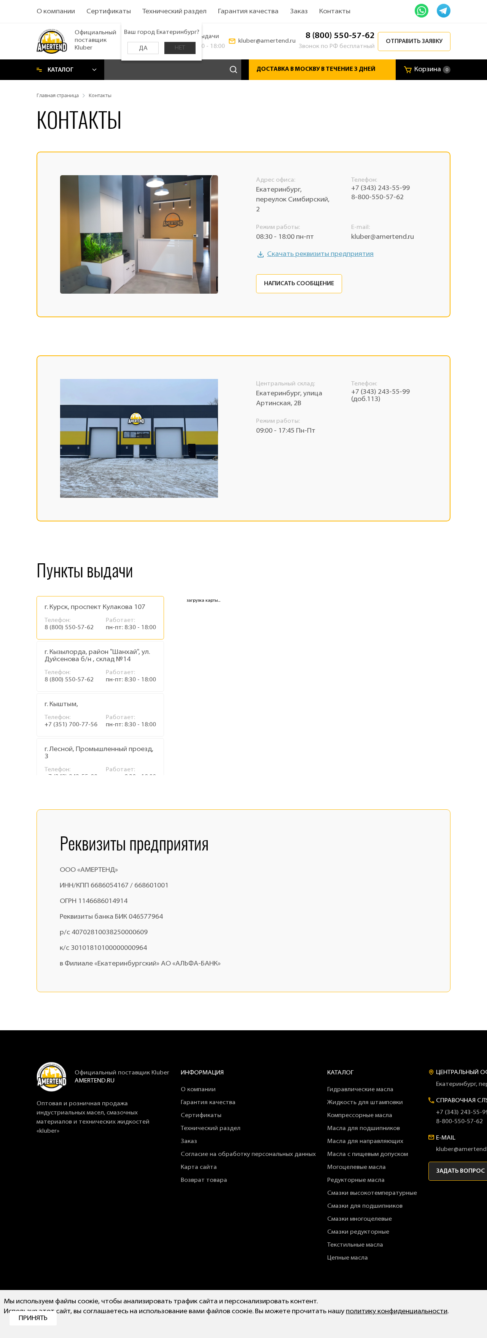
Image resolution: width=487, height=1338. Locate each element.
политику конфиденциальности (396, 1311)
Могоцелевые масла (356, 1167)
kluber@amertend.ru (267, 41)
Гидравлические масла (360, 1090)
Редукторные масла (356, 1180)
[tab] (100, 617)
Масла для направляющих (365, 1141)
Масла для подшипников (363, 1128)
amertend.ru (95, 1081)
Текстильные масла (355, 1245)
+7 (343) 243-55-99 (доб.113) (380, 396)
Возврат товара (204, 1180)
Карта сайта (199, 1167)
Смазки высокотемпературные (372, 1193)
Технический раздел (174, 11)
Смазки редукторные (358, 1232)
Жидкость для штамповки (365, 1103)
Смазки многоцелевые (359, 1219)
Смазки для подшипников (365, 1206)
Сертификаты (108, 11)
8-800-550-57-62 (377, 197)
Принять (33, 1318)
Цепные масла (347, 1258)
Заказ (299, 11)
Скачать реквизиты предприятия (320, 254)
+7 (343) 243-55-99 (380, 188)
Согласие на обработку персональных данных (248, 1154)
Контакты (334, 11)
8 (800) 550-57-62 (340, 36)
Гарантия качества (248, 11)
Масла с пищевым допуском (367, 1154)
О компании (56, 11)
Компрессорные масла (359, 1116)
